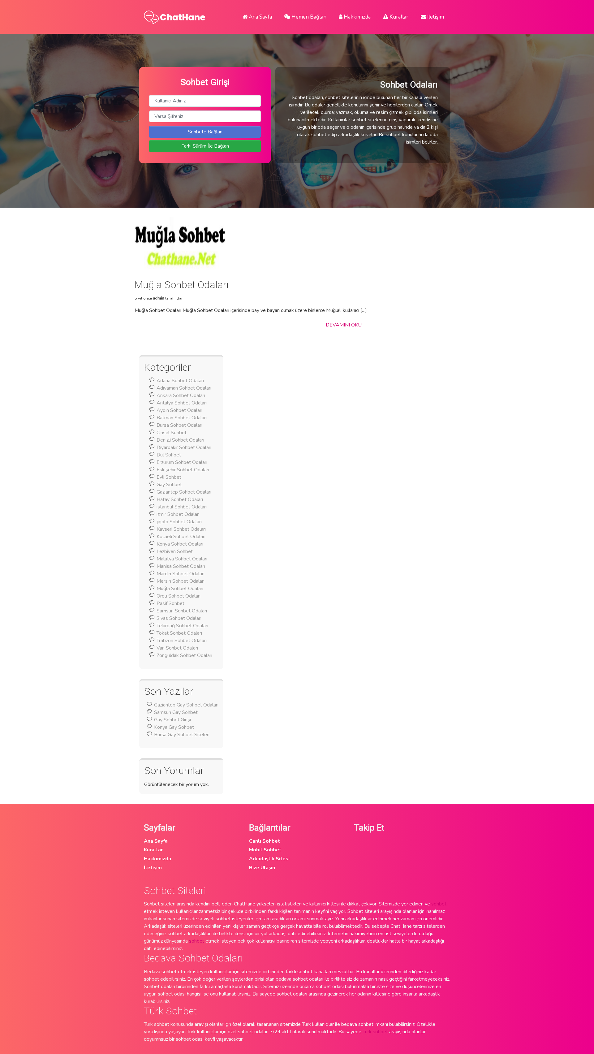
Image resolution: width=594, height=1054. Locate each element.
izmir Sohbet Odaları (178, 514)
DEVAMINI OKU (344, 325)
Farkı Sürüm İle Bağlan (205, 146)
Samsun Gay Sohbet (176, 712)
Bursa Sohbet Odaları (179, 425)
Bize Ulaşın (262, 867)
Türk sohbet (375, 1031)
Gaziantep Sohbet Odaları (184, 492)
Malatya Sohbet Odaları (182, 558)
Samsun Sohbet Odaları (182, 610)
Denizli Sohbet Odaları (180, 440)
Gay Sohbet (169, 484)
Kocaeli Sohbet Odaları (181, 536)
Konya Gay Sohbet (174, 727)
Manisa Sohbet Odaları (181, 566)
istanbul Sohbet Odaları (182, 506)
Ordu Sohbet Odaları (178, 596)
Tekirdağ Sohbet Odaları (182, 625)
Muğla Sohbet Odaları (180, 588)
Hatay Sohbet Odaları (180, 499)
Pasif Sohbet (170, 603)
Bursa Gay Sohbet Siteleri (181, 734)
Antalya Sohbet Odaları (182, 403)
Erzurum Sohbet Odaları (182, 462)
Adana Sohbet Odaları (180, 380)
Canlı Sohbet (264, 841)
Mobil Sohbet (265, 849)
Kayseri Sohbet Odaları (181, 529)
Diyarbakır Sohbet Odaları (184, 447)
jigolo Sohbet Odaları (179, 521)
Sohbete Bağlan (205, 131)
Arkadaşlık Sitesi (269, 858)
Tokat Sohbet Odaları (179, 633)
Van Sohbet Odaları (177, 648)
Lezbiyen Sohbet (175, 551)
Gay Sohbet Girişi (172, 719)
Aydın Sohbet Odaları (179, 410)
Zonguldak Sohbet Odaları (184, 655)
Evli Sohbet (169, 477)
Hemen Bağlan (308, 16)
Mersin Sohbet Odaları (180, 581)
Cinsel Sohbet (172, 432)
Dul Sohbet (169, 454)
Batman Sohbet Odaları (182, 417)
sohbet (438, 904)
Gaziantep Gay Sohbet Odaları (186, 705)
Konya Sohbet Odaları (180, 544)
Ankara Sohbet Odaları (181, 395)
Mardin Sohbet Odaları (180, 573)
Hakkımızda (356, 16)
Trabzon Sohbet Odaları (182, 640)
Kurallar (398, 16)
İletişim (435, 16)
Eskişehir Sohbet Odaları (183, 469)
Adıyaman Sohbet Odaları (184, 388)
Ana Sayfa (260, 16)
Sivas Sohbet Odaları (179, 618)
